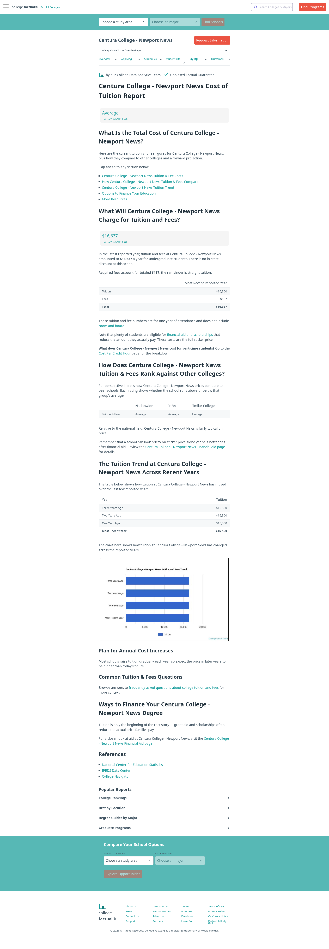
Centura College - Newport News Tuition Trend (138, 187)
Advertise (158, 916)
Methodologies (162, 911)
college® (107, 915)
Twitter (185, 906)
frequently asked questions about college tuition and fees (174, 687)
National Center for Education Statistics (132, 764)
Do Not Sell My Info (217, 921)
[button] (212, 40)
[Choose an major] (175, 22)
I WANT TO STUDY (115, 853)
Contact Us (132, 916)
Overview (104, 59)
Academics (150, 59)
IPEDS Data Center (116, 770)
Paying (193, 59)
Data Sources (161, 906)
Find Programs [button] (312, 7)
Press (129, 911)
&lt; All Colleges (50, 7)
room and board (111, 326)
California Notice (218, 916)
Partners (158, 921)
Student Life (173, 59)
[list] (108, 59)
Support (130, 921)
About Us (131, 906)
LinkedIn (186, 921)
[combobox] (272, 7)
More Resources (114, 199)
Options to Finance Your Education (129, 193)
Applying (126, 59)
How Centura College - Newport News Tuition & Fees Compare (150, 181)
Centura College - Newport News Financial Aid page (185, 447)
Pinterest (186, 911)
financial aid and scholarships (190, 334)
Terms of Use (216, 906)
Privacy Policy (216, 911)
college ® (25, 7)
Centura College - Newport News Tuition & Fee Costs (142, 176)
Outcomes (217, 59)
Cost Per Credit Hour (115, 353)
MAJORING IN (163, 853)
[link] (108, 59)
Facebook (187, 916)
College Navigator (116, 776)
